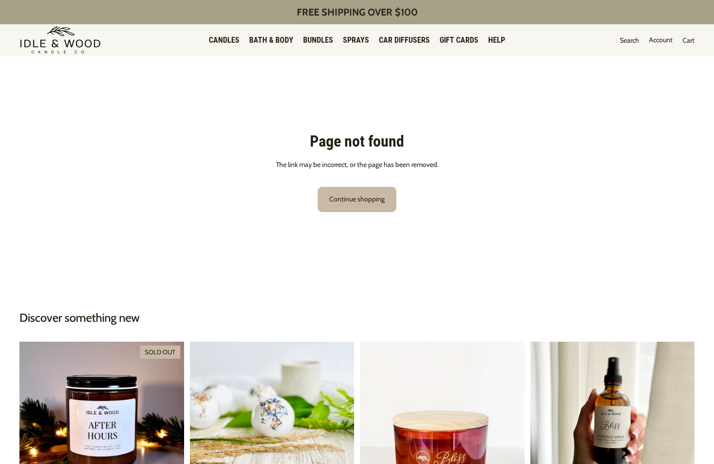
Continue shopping (357, 199)
